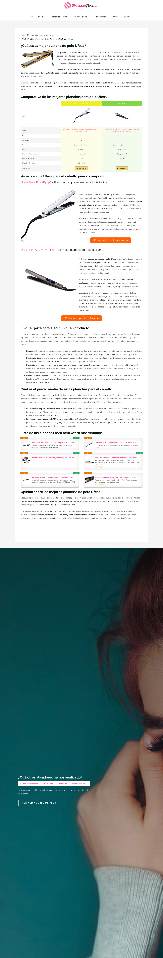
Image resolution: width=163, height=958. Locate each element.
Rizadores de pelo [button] (81, 17)
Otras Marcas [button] (47, 784)
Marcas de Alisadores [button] (29, 784)
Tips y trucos (128, 17)
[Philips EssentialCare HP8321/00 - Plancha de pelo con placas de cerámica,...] (89, 480)
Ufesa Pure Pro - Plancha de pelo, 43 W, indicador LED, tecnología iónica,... (117, 443)
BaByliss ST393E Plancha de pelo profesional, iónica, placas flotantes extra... (54, 477)
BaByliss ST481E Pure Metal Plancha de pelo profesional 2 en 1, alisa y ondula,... (117, 458)
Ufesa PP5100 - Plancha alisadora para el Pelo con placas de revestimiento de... (54, 443)
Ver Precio (82, 168)
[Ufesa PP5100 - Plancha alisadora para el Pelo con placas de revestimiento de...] (26, 445)
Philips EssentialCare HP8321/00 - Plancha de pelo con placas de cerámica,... (117, 477)
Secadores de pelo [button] (59, 17)
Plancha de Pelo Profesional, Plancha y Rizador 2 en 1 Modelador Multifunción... (54, 458)
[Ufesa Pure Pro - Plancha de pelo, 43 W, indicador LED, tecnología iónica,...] (81, 116)
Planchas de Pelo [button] (37, 17)
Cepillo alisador (101, 17)
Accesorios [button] (62, 784)
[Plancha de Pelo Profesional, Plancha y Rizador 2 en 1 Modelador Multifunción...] (26, 460)
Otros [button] (114, 17)
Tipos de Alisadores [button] (79, 784)
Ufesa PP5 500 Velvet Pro (38, 249)
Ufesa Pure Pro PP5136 (36, 182)
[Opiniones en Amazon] (99, 467)
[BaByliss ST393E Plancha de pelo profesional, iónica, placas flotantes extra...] (26, 479)
